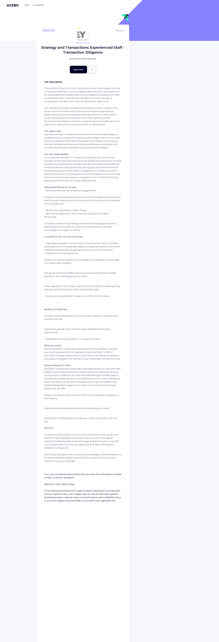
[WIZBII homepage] (12, 5)
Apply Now (78, 69)
